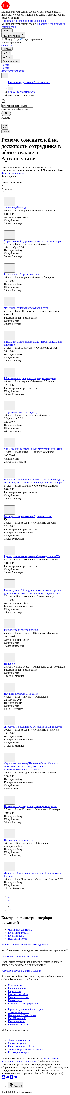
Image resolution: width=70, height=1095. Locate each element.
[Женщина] (9, 301)
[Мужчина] (9, 201)
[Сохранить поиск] (4, 127)
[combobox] (17, 106)
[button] (5, 64)
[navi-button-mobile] (4, 75)
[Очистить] (6, 113)
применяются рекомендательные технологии (29, 1059)
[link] (7, 57)
